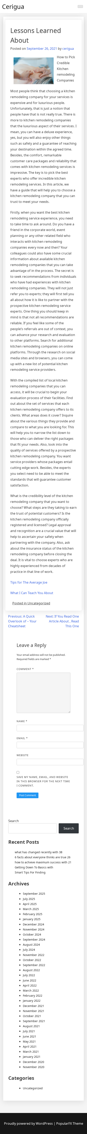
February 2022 (32, 995)
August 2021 (31, 1026)
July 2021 (29, 1031)
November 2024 (33, 929)
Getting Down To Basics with (34, 867)
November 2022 (33, 955)
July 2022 (29, 975)
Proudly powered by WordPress (29, 1123)
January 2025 (31, 919)
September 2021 (34, 1021)
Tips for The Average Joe (28, 582)
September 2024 (34, 939)
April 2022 (30, 985)
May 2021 (29, 1041)
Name (22, 721)
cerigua (68, 48)
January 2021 (31, 1057)
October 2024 (32, 934)
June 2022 (29, 980)
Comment (25, 669)
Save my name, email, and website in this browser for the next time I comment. (43, 781)
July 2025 (29, 899)
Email (22, 738)
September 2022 (34, 965)
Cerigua (13, 6)
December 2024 (33, 924)
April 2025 (30, 904)
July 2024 (29, 950)
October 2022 (32, 960)
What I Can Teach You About (31, 593)
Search (13, 821)
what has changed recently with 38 (38, 852)
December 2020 (33, 1062)
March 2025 (31, 909)
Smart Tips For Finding (30, 872)
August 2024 (31, 944)
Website (23, 755)
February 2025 (32, 914)
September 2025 (34, 894)
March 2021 (31, 1051)
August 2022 (31, 970)
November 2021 (33, 1011)
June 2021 (29, 1036)
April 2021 (30, 1046)
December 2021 (33, 1006)
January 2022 (31, 1001)
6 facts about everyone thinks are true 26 (42, 857)
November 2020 (33, 1067)
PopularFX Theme (69, 1123)
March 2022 (31, 990)
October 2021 (32, 1016)
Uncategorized (33, 1088)
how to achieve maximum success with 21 (43, 862)
